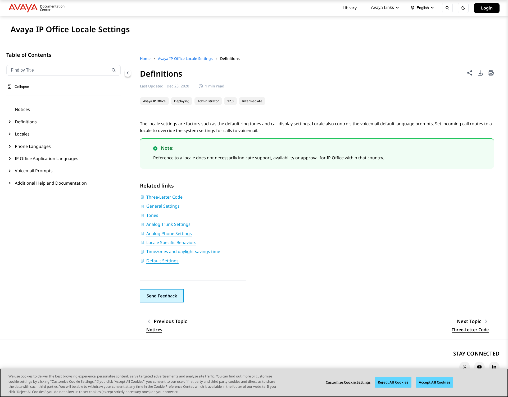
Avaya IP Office (154, 101)
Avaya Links (382, 7)
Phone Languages (33, 146)
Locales (22, 134)
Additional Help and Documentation (51, 183)
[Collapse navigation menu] (128, 73)
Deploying (181, 101)
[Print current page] (491, 73)
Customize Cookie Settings (348, 382)
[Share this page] (469, 73)
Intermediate (252, 101)
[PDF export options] (480, 73)
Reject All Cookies (393, 382)
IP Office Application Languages (46, 158)
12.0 (230, 101)
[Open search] (447, 8)
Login (487, 8)
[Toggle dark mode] (463, 8)
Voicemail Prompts (34, 171)
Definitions (26, 122)
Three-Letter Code (470, 330)
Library (350, 8)
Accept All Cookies (434, 382)
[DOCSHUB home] (37, 8)
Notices (22, 109)
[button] (162, 295)
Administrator (208, 101)
